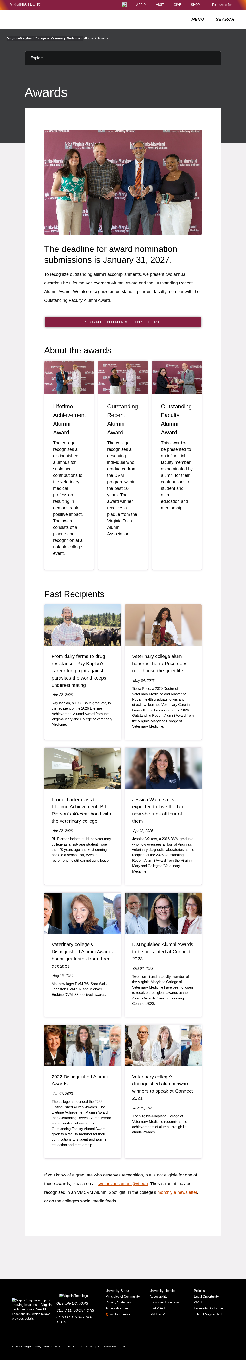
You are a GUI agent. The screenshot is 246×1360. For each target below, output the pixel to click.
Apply (141, 5)
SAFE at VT (158, 1314)
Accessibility (158, 1296)
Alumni (90, 38)
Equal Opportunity (206, 1296)
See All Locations (76, 1310)
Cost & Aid (157, 1308)
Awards (103, 38)
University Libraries (163, 1291)
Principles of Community (123, 1296)
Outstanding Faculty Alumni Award (176, 419)
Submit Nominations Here (123, 322)
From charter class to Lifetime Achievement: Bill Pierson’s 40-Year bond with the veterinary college (81, 810)
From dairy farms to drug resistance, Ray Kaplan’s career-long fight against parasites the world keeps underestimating (79, 671)
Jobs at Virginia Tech (208, 1314)
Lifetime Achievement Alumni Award (69, 419)
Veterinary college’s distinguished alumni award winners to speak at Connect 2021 (162, 1087)
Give (177, 5)
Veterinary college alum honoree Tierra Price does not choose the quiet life (159, 663)
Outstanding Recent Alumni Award (122, 419)
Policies (199, 1291)
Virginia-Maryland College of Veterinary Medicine (44, 38)
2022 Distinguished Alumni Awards (80, 1080)
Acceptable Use (117, 1308)
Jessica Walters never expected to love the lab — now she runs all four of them (160, 810)
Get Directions (73, 1303)
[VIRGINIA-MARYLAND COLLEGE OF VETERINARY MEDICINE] (52, 19)
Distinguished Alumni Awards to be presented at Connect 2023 (162, 951)
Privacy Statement (119, 1302)
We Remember (120, 1314)
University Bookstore (208, 1308)
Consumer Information (165, 1302)
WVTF (198, 1302)
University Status (118, 1291)
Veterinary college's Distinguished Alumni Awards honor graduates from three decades (82, 955)
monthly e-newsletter (177, 1192)
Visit (160, 5)
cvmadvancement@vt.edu (123, 1183)
